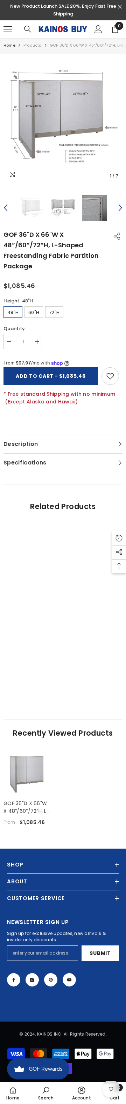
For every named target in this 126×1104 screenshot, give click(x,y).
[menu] (8, 29)
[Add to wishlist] (110, 376)
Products (32, 45)
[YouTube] (69, 979)
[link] (63, 688)
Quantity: (15, 328)
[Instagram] (32, 979)
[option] (63, 118)
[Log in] (98, 29)
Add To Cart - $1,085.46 (50, 376)
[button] (5, 207)
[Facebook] (13, 979)
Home (9, 45)
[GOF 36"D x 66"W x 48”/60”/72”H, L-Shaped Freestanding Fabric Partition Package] (27, 773)
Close (119, 6)
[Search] (27, 29)
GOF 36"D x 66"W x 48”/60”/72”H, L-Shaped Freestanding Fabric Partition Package (26, 807)
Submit (100, 953)
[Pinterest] (50, 979)
